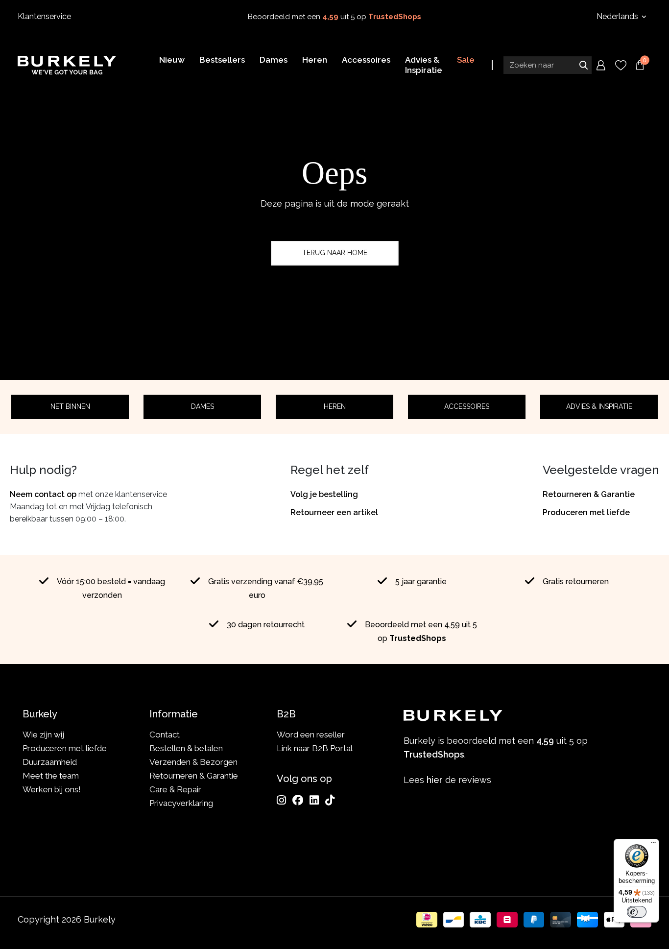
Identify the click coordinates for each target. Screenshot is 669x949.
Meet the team (51, 776)
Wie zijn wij (43, 734)
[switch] (636, 912)
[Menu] (653, 845)
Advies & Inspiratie (599, 406)
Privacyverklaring (181, 803)
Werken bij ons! (52, 789)
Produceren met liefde (586, 512)
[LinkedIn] (314, 800)
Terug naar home (334, 253)
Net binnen (70, 406)
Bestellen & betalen (186, 748)
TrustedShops (394, 16)
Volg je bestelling (324, 494)
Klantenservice (44, 16)
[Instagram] (281, 800)
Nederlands (618, 16)
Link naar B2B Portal (315, 748)
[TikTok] (329, 800)
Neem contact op (43, 494)
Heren (335, 406)
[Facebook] (297, 800)
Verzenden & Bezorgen (193, 762)
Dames (202, 406)
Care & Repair (175, 789)
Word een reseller (311, 734)
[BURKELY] (67, 65)
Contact (164, 734)
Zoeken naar (583, 65)
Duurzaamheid (50, 762)
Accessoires (466, 406)
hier (435, 780)
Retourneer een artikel (334, 512)
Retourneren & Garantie (589, 494)
